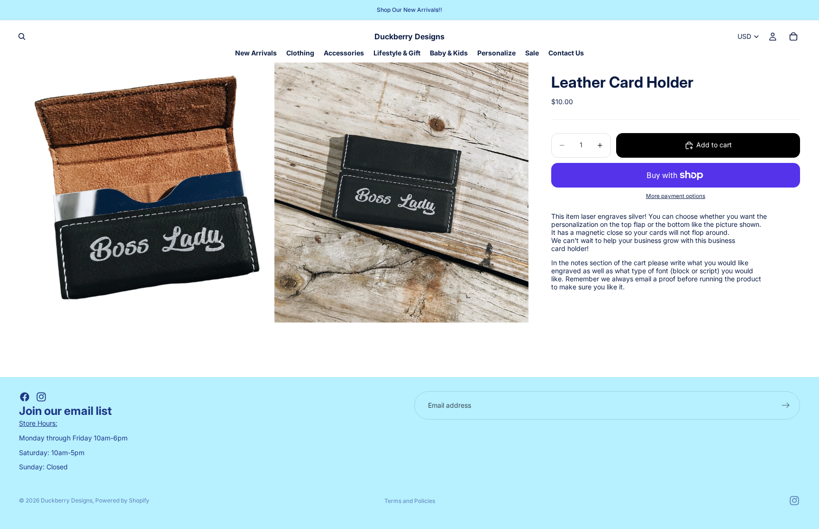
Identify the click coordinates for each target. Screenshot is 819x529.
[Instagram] (41, 397)
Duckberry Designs (66, 500)
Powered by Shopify (122, 500)
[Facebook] (24, 397)
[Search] (21, 36)
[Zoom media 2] (401, 193)
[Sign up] (786, 405)
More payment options (675, 196)
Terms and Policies (409, 500)
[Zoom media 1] (146, 193)
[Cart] (793, 36)
